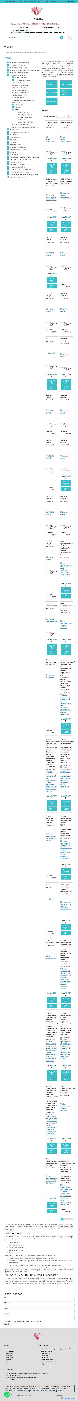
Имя (5, 1297)
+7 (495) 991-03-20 (15, 1375)
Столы (17, 110)
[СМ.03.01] (51, 353)
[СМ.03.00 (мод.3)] (66, 254)
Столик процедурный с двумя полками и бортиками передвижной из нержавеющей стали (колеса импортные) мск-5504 (65, 1024)
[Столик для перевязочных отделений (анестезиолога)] (66, 905)
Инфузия (13, 152)
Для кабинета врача (25, 122)
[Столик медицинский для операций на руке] (51, 837)
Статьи (8, 1362)
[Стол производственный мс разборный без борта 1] (51, 1179)
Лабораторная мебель (17, 167)
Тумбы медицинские (19, 95)
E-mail (6, 1308)
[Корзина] (69, 37)
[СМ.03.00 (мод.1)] (51, 254)
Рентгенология (15, 129)
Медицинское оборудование (20, 132)
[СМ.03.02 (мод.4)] (66, 411)
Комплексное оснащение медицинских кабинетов (58, 1349)
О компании (10, 1351)
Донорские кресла (18, 83)
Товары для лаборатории (18, 68)
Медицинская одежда (17, 65)
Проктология (14, 154)
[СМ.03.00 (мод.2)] (51, 310)
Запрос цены (51, 171)
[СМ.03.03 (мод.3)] (66, 513)
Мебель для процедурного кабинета (25, 127)
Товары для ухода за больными (20, 63)
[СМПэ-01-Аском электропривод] (66, 139)
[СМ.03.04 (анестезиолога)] (51, 620)
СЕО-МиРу (24, 1395)
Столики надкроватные (20, 92)
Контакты (9, 1355)
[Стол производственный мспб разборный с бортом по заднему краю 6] (66, 569)
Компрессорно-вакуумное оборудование (24, 174)
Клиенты (9, 1364)
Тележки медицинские (22, 78)
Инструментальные (25, 117)
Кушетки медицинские (22, 80)
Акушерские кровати (19, 87)
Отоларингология (16, 144)
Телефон (6, 1303)
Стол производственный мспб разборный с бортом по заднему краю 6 (67, 548)
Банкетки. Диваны (18, 97)
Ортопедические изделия (19, 73)
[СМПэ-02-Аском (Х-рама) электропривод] (51, 197)
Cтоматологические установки (20, 169)
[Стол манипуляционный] (51, 957)
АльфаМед (59, 1395)
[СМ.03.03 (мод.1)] (66, 456)
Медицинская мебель (17, 75)
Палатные (21, 120)
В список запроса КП (52, 165)
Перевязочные (23, 112)
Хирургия (13, 139)
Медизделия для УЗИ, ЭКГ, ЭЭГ (20, 159)
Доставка (9, 1353)
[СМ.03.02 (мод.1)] (66, 355)
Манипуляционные (25, 115)
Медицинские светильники (17, 177)
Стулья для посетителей (20, 125)
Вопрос (6, 1314)
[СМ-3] (51, 899)
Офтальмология (15, 162)
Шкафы (17, 107)
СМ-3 (48, 885)
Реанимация (14, 134)
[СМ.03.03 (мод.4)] (51, 558)
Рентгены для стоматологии (19, 172)
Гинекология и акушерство (19, 147)
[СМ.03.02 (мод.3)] (51, 456)
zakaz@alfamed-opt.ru (15, 1379)
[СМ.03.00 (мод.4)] (66, 310)
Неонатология (19, 105)
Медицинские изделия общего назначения (25, 157)
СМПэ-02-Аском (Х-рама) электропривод (52, 181)
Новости (9, 1360)
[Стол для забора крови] (51, 676)
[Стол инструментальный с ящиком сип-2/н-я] (66, 624)
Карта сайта (10, 1357)
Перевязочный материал (18, 149)
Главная (9, 1349)
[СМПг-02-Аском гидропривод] (51, 139)
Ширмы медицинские (20, 90)
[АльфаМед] (38, 11)
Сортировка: (51, 116)
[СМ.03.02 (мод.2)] (51, 411)
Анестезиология (15, 137)
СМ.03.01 (49, 339)
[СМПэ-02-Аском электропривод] (66, 195)
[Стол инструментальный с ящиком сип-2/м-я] (66, 1107)
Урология (13, 142)
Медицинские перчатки (18, 164)
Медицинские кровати (20, 85)
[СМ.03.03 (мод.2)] (51, 513)
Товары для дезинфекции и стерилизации (24, 70)
